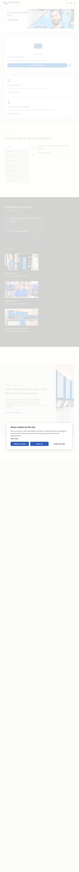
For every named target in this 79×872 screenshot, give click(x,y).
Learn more (14, 438)
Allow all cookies (20, 444)
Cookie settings (59, 444)
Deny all (39, 444)
